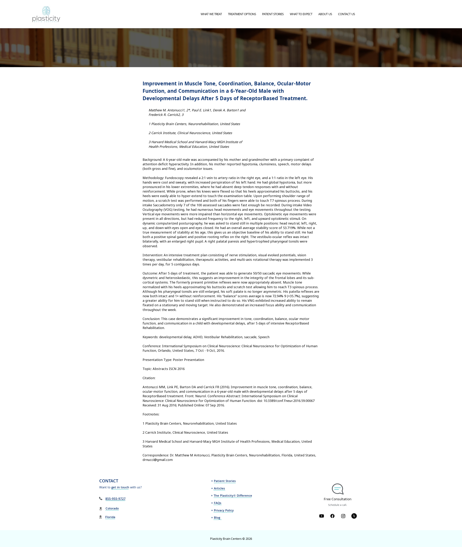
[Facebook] (332, 516)
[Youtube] (321, 516)
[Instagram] (343, 516)
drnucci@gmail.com (158, 459)
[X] (354, 516)
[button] (211, 14)
